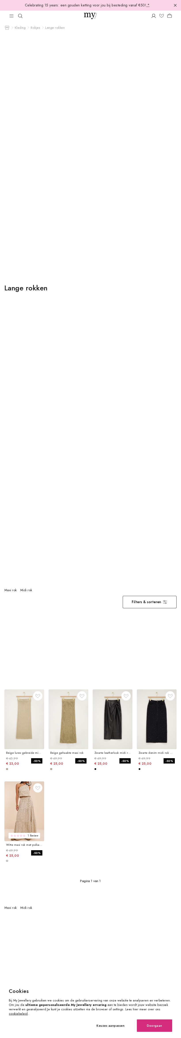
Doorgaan (154, 1025)
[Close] (175, 5)
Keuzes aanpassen (110, 1025)
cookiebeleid (18, 1013)
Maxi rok (10, 590)
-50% (37, 761)
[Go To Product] (24, 719)
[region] (60, 590)
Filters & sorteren (146, 601)
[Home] (7, 27)
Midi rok (26, 590)
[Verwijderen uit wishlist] (37, 695)
